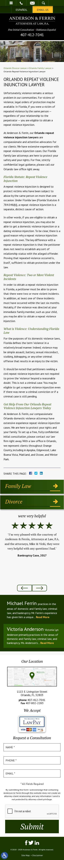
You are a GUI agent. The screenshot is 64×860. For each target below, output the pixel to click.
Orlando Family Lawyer (40, 68)
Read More (42, 617)
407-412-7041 (32, 35)
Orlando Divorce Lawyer (15, 68)
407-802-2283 (35, 703)
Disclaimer (37, 855)
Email (32, 3)
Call (21, 3)
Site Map (25, 855)
